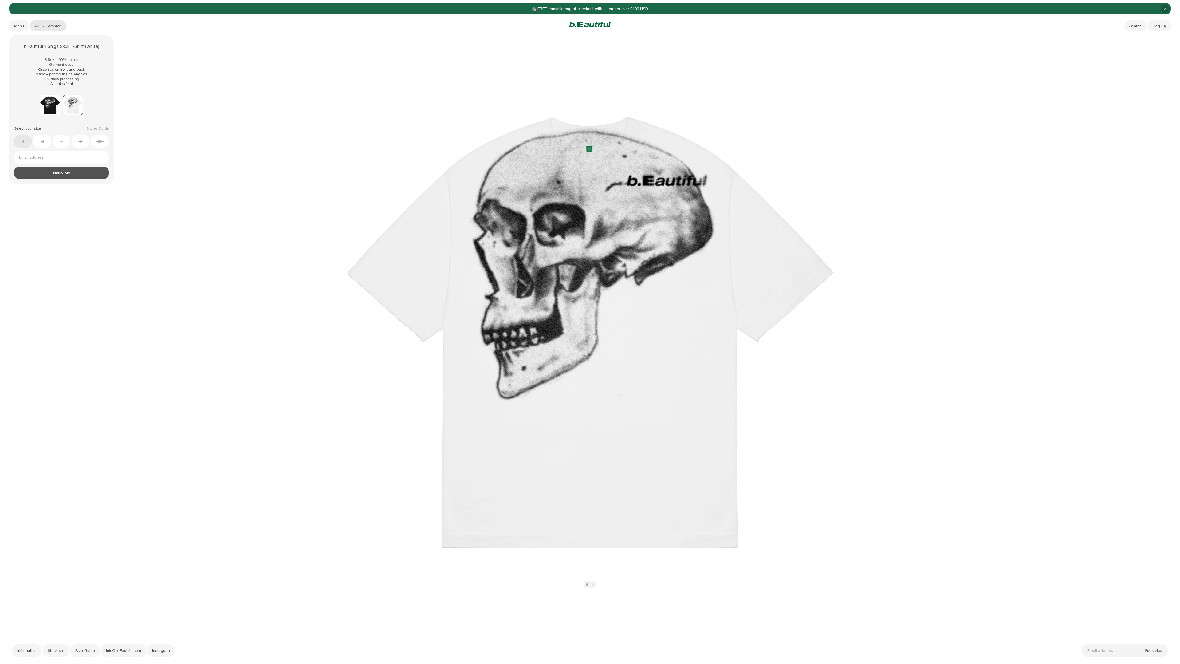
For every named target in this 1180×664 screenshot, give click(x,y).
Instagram (161, 650)
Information (27, 650)
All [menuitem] (37, 26)
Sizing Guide (97, 128)
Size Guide (85, 650)
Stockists (56, 650)
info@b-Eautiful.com (123, 650)
